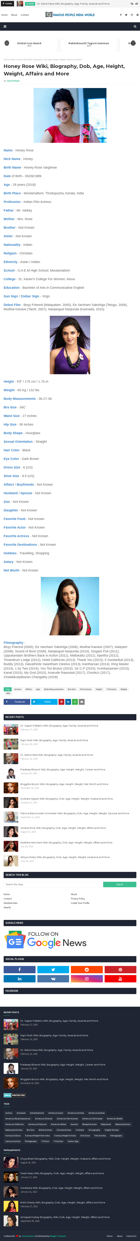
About (74, 894)
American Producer (37, 1124)
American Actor (55, 1113)
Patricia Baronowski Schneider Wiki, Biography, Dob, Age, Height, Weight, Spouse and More (74, 813)
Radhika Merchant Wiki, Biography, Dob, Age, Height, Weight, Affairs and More (66, 842)
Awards (7, 907)
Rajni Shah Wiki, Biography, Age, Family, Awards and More (54, 740)
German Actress (12, 1141)
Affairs (29, 689)
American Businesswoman (18, 1118)
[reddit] (87, 969)
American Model (114, 1118)
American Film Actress (67, 1118)
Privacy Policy (78, 898)
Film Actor (85, 1135)
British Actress (45, 1129)
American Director (43, 1118)
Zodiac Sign (73, 1141)
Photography (31, 1141)
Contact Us (131, 1236)
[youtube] (121, 978)
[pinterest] (137, 15)
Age (38, 689)
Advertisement (37, 1113)
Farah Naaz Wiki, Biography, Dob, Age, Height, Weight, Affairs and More (62, 1173)
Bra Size (71, 689)
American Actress (76, 1113)
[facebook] (120, 15)
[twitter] (126, 15)
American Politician (14, 1124)
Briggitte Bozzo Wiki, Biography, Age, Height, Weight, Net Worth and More (64, 784)
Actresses (21, 1113)
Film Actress (85, 689)
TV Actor (45, 1141)
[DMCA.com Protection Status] (15, 1096)
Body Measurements (53, 689)
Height (99, 689)
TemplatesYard (28, 1236)
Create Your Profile (80, 903)
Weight (124, 689)
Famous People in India (65, 1135)
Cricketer (80, 1129)
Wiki (13, 59)
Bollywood (106, 1124)
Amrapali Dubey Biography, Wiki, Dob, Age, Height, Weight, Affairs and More (65, 1217)
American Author (97, 1113)
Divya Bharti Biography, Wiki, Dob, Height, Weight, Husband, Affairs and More (65, 1158)
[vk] (53, 978)
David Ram (13, 80)
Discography (94, 1129)
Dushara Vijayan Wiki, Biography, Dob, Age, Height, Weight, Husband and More (66, 798)
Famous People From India (37, 1135)
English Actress (112, 1129)
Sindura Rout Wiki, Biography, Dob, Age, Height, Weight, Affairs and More (63, 827)
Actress (17, 689)
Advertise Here (10, 903)
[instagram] (132, 15)
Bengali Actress (89, 1124)
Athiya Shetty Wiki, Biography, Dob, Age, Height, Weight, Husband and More (65, 857)
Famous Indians (13, 1135)
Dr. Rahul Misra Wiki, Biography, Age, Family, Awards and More (73, 3)
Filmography (116, 1135)
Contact (8, 898)
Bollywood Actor (122, 1124)
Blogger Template (58, 1236)
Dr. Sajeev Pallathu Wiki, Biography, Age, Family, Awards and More (59, 725)
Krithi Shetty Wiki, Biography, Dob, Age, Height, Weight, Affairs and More (62, 1202)
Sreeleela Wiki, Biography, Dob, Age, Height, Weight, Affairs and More (61, 1187)
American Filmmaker (92, 1118)
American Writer (58, 1124)
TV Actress (111, 689)
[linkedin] (20, 978)
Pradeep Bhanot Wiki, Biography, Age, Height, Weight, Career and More (62, 769)
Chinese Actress (64, 1129)
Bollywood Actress (13, 1129)
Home (6, 59)
